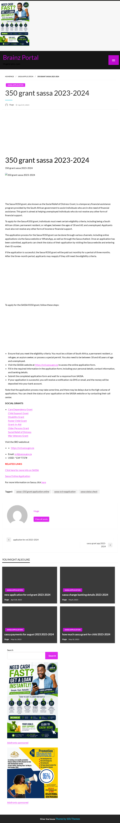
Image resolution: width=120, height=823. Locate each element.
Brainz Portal (21, 57)
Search (10, 650)
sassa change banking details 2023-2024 (85, 594)
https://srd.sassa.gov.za (46, 364)
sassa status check (89, 491)
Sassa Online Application (17, 476)
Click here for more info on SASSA (22, 470)
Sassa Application (25, 76)
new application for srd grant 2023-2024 (27, 594)
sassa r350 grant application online (32, 491)
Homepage (9, 76)
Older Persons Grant (18, 428)
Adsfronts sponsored (17, 742)
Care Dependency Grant (20, 409)
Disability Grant (16, 416)
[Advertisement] (60, 133)
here (43, 482)
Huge (11, 105)
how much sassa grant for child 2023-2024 (86, 634)
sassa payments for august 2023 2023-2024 (29, 634)
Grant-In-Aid (14, 424)
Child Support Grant (18, 413)
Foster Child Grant (17, 420)
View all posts (41, 519)
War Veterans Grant (18, 435)
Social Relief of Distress (19, 432)
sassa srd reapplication (65, 491)
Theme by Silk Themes (67, 818)
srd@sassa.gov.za (23, 454)
